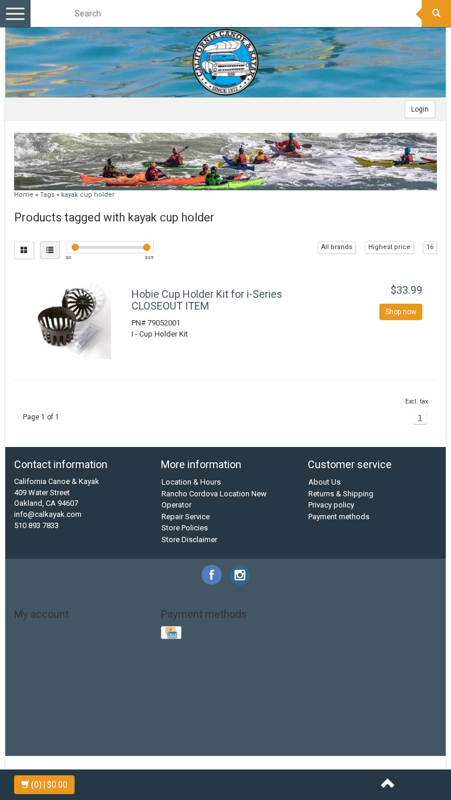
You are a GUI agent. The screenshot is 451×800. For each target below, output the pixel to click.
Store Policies (184, 527)
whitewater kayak (390, 733)
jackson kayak (40, 722)
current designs (88, 711)
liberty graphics (146, 722)
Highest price (389, 247)
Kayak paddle (110, 700)
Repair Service (185, 516)
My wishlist (33, 665)
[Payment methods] (172, 633)
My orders (32, 642)
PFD (240, 700)
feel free (166, 711)
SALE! (262, 700)
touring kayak (134, 733)
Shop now (400, 312)
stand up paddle (56, 733)
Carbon (70, 700)
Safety (288, 700)
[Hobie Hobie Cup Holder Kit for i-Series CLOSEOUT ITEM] (71, 319)
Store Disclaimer (189, 539)
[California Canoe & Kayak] (225, 62)
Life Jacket (189, 700)
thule (97, 733)
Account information (50, 631)
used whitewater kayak (288, 733)
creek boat (39, 711)
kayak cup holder (88, 195)
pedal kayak (229, 722)
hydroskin (326, 711)
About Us (324, 482)
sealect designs (367, 722)
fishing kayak (207, 711)
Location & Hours (191, 482)
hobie (244, 711)
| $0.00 (49, 784)
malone (190, 722)
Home (23, 195)
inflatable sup (371, 711)
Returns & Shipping (340, 493)
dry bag (133, 711)
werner (343, 733)
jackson (413, 711)
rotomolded (275, 722)
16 (429, 247)
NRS (221, 700)
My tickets (32, 654)
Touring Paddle (370, 700)
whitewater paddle (225, 744)
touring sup (181, 733)
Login (420, 109)
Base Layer (33, 700)
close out (416, 700)
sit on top (415, 722)
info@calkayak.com (48, 514)
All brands (336, 247)
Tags (47, 195)
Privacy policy (331, 504)
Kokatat (152, 700)
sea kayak (318, 722)
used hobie (225, 733)
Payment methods (338, 516)
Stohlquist (322, 700)
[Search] (436, 13)
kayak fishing (92, 722)
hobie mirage (282, 711)
